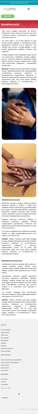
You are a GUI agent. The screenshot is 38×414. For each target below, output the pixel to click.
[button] (28, 8)
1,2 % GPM (3, 382)
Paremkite (8, 16)
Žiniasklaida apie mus (7, 348)
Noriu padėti (4, 379)
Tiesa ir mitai (4, 335)
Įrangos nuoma (5, 368)
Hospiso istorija (5, 332)
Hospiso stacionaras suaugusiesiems (11, 360)
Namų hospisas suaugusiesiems (10, 362)
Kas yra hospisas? (6, 330)
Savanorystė (4, 384)
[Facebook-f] (19, 394)
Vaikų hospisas (5, 365)
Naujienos (3, 346)
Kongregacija (4, 340)
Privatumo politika (6, 351)
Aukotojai (3, 343)
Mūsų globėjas (5, 338)
